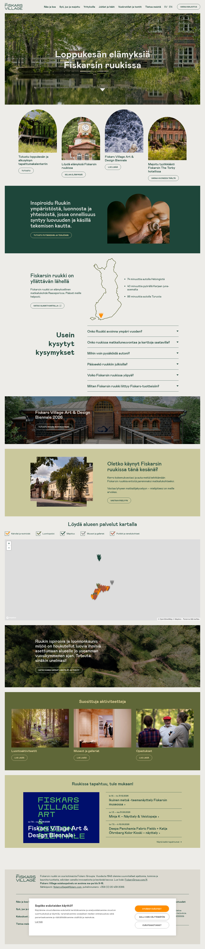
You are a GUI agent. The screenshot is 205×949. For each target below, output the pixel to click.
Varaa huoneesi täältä (163, 178)
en (170, 6)
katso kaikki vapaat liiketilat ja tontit (58, 670)
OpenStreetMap (166, 619)
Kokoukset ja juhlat (27, 916)
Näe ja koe (50, 6)
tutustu (26, 171)
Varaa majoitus (188, 7)
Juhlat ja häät (107, 6)
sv (165, 6)
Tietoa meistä (153, 6)
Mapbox (178, 619)
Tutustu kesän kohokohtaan (53, 427)
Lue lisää (39, 922)
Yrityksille (89, 6)
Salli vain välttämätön (152, 917)
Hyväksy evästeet (151, 909)
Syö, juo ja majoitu (69, 6)
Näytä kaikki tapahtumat (168, 842)
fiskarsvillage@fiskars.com (67, 886)
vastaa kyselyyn (119, 500)
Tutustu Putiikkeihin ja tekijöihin (51, 235)
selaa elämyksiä (74, 174)
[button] (99, 559)
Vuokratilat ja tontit (130, 6)
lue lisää (113, 167)
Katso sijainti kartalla (46, 306)
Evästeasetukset (152, 925)
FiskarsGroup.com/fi (136, 879)
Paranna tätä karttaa (191, 619)
